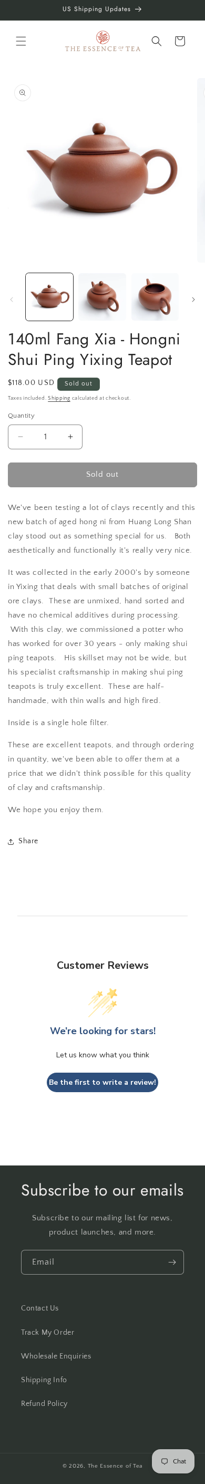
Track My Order (47, 1332)
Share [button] (28, 841)
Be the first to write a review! (102, 1082)
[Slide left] (11, 299)
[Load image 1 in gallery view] (49, 297)
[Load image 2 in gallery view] (102, 297)
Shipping (59, 398)
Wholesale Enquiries (56, 1356)
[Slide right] (193, 299)
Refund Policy (44, 1404)
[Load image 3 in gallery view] (155, 297)
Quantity (21, 415)
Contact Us (40, 1308)
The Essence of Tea (115, 1466)
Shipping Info (44, 1380)
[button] (21, 41)
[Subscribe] (171, 1262)
